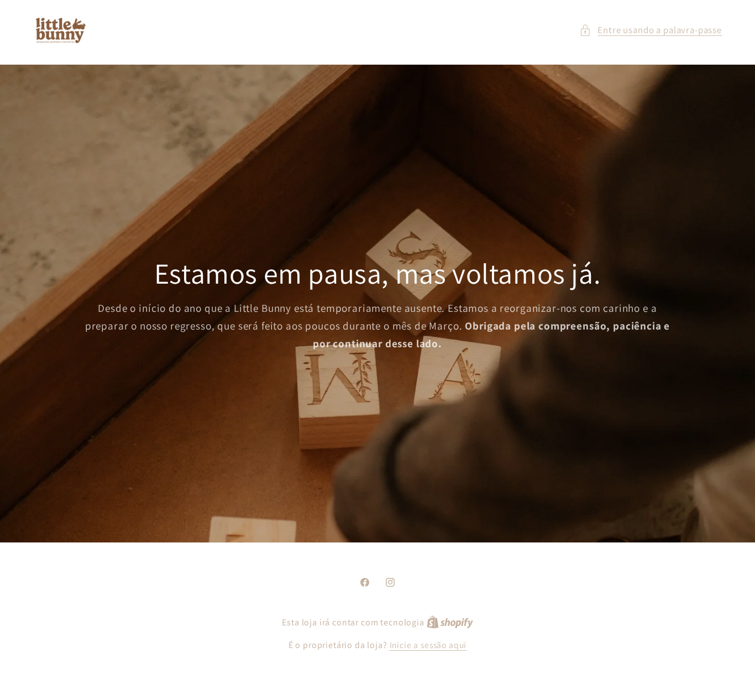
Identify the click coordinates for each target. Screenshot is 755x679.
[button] (650, 30)
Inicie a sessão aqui (428, 644)
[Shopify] (450, 622)
